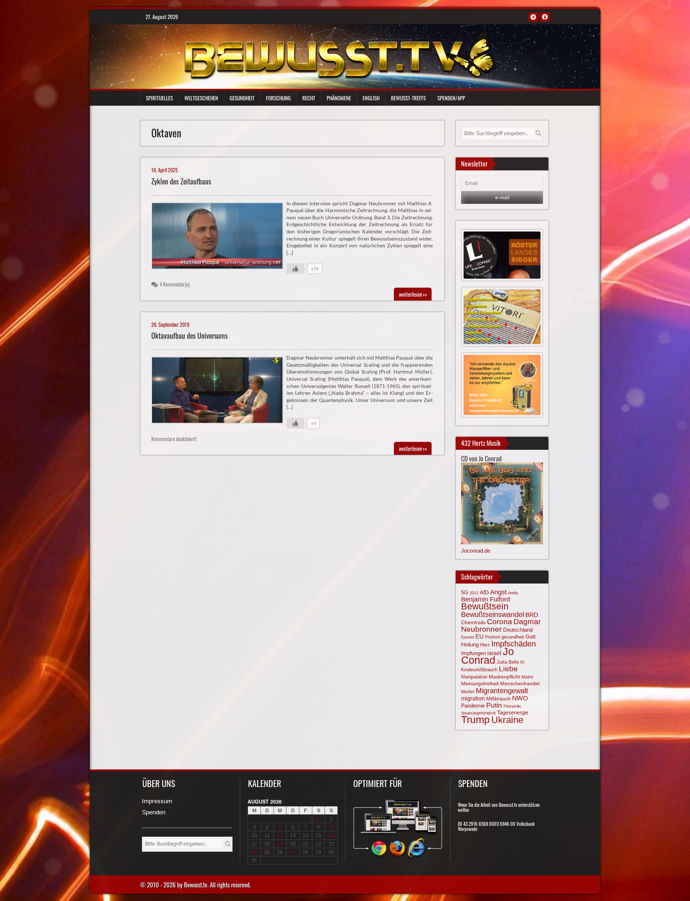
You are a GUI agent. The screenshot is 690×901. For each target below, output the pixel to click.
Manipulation (474, 677)
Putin (494, 705)
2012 (474, 593)
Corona (499, 621)
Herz (485, 645)
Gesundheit (242, 98)
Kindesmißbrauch (479, 669)
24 (254, 852)
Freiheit (492, 637)
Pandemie (473, 706)
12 (280, 835)
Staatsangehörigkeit (478, 713)
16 (331, 835)
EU (479, 636)
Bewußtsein (485, 606)
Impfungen (473, 653)
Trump (475, 719)
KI (522, 662)
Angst (498, 592)
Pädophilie (512, 706)
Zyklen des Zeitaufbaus (181, 181)
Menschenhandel (519, 683)
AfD (484, 592)
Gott (530, 637)
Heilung (470, 645)
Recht (308, 98)
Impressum (157, 802)
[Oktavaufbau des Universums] (220, 391)
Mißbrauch (498, 698)
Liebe (508, 668)
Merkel (467, 691)
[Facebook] (545, 17)
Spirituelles (159, 98)
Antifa (513, 593)
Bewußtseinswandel (492, 614)
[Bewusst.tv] (340, 54)
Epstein (467, 637)
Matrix (527, 677)
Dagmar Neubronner (501, 625)
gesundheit (512, 637)
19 (280, 844)
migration (473, 698)
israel (494, 653)
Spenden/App (451, 98)
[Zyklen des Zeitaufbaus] (220, 237)
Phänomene (339, 98)
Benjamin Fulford (485, 599)
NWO (520, 698)
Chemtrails (473, 622)
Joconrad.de (475, 550)
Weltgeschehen (201, 98)
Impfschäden (513, 643)
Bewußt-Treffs (408, 98)
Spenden (153, 813)
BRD (531, 615)
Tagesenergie (512, 712)
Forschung (278, 98)
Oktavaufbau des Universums (189, 335)
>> (413, 294)
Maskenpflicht (504, 677)
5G (464, 592)
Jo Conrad (487, 655)
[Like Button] (295, 268)
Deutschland (518, 630)
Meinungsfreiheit (480, 683)
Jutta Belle (508, 662)
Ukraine (507, 719)
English (371, 98)
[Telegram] (533, 17)
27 (293, 852)
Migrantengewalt (502, 691)
